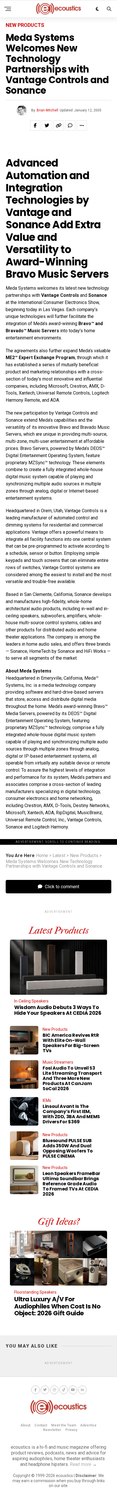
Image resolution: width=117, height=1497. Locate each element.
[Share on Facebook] (35, 125)
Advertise (88, 1425)
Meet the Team (63, 1425)
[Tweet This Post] (47, 125)
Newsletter (52, 1430)
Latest (59, 855)
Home (42, 855)
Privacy (71, 1430)
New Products (84, 855)
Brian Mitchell (47, 110)
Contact (40, 1425)
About (25, 1425)
